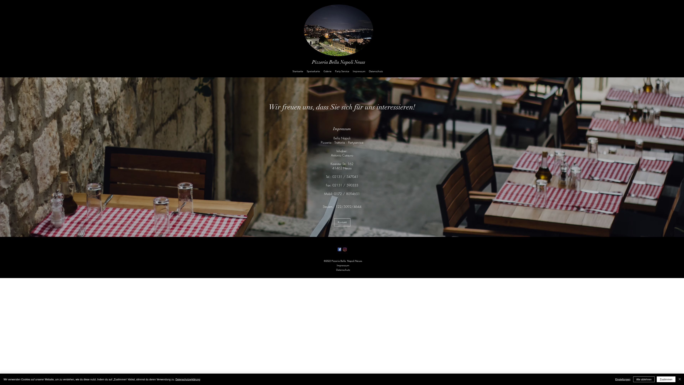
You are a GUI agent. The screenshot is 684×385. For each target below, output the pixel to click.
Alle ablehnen (644, 379)
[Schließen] (680, 379)
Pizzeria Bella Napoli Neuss (338, 62)
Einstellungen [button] (622, 379)
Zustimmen (666, 379)
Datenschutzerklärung (187, 379)
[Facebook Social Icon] (339, 249)
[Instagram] (345, 249)
